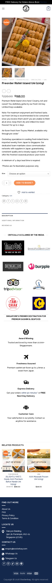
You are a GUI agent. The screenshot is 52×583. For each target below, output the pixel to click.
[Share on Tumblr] (21, 201)
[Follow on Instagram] (8, 564)
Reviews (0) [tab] (7, 225)
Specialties (36, 80)
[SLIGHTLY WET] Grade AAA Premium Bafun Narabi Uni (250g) (13, 480)
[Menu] (3, 8)
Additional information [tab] (13, 220)
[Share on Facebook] (8, 201)
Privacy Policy (8, 515)
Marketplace (23, 80)
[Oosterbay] (26, 8)
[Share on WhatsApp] (4, 201)
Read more (13, 491)
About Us (6, 509)
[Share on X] (13, 201)
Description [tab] (7, 216)
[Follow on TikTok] (13, 564)
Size (3, 173)
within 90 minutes (29, 393)
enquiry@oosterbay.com (15, 549)
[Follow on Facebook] (4, 564)
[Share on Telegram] (26, 201)
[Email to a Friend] (17, 201)
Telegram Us (10, 558)
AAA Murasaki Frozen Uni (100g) (38, 478)
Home (4, 80)
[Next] (46, 42)
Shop (11, 80)
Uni (45, 80)
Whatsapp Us (11, 553)
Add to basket (24, 183)
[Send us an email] (17, 564)
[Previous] (6, 42)
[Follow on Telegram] (21, 564)
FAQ (4, 512)
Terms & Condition (10, 518)
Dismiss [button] (43, 2)
